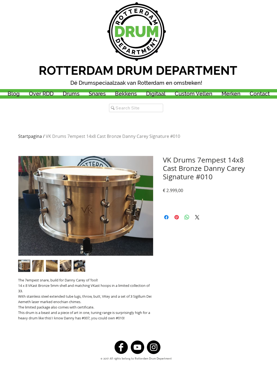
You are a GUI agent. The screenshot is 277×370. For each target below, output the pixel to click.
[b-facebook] (121, 347)
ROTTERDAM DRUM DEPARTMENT (138, 70)
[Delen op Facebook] (166, 217)
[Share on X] (197, 217)
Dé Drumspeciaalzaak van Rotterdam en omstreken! (136, 83)
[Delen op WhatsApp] (187, 217)
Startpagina (30, 136)
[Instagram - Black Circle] (153, 347)
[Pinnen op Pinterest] (176, 217)
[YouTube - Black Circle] (137, 347)
